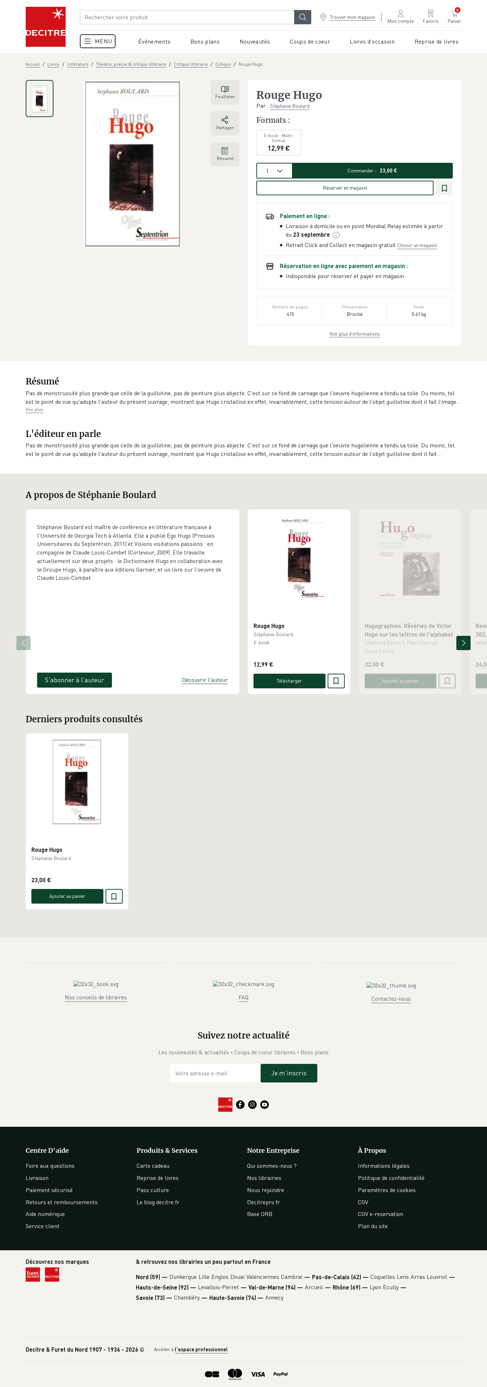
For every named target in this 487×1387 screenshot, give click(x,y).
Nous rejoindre (265, 1189)
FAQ (243, 997)
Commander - (372, 170)
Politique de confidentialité (391, 1177)
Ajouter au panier (400, 681)
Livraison (37, 1177)
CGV (363, 1202)
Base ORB (259, 1213)
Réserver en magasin (345, 188)
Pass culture (153, 1189)
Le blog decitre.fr (158, 1202)
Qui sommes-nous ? (272, 1165)
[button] (243, 397)
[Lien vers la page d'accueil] (46, 27)
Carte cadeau (153, 1165)
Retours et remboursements (62, 1202)
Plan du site (373, 1226)
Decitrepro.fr (263, 1202)
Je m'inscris (289, 1073)
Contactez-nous (391, 998)
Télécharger (289, 681)
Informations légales (384, 1165)
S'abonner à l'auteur (74, 680)
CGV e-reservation (380, 1213)
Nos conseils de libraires (96, 997)
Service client (43, 1226)
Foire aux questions (50, 1165)
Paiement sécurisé (49, 1189)
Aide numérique (45, 1213)
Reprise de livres (158, 1177)
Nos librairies (264, 1177)
